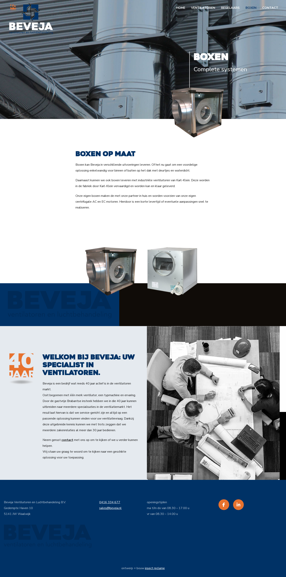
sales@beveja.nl (110, 508)
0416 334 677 (109, 502)
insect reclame (155, 568)
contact (67, 440)
